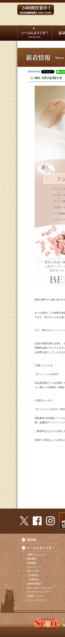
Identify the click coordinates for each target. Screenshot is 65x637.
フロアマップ (34, 567)
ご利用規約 (33, 575)
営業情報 (31, 562)
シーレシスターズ (36, 600)
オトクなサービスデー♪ (39, 591)
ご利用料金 (33, 579)
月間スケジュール (36, 554)
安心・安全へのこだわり (40, 587)
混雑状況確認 (34, 583)
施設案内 (31, 558)
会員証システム (35, 596)
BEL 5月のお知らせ (48, 78)
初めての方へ (34, 571)
